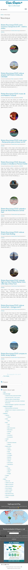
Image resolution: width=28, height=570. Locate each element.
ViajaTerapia (11, 566)
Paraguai (7, 475)
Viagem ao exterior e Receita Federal (12, 399)
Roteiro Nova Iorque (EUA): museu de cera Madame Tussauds (13, 94)
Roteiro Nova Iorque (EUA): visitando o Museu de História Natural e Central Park (13, 210)
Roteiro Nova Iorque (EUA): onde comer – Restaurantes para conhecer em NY (14, 141)
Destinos (5, 413)
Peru (6, 477)
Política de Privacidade (9, 495)
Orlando (9, 460)
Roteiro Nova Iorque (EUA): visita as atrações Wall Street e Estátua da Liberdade (12, 75)
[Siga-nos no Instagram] (2, 9)
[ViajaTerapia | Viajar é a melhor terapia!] (14, 2)
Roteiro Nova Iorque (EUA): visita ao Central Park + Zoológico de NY (12, 306)
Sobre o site (7, 480)
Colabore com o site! (9, 482)
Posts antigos (5, 376)
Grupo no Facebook (9, 486)
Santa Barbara (10, 464)
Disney (8, 451)
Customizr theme (17, 568)
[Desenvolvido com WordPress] (21, 566)
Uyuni (8, 420)
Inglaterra (9, 469)
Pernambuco (9, 435)
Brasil (6, 422)
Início (4, 392)
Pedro (12, 78)
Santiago (9, 444)
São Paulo (9, 431)
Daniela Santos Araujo (15, 30)
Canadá (6, 439)
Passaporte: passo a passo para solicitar (13, 395)
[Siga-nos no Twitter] (5, 9)
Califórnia (9, 449)
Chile (6, 440)
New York (9, 459)
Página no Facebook (9, 484)
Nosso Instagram (8, 488)
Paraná (8, 433)
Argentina (7, 415)
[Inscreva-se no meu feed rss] (7, 9)
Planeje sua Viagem (7, 406)
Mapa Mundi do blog (9, 493)
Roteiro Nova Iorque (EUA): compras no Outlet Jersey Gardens (14, 354)
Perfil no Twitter (8, 491)
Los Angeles (9, 455)
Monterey (9, 457)
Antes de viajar (6, 393)
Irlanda (8, 471)
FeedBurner (14, 539)
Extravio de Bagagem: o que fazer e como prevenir (15, 404)
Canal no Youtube (8, 490)
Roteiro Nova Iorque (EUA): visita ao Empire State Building (12, 233)
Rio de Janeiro (10, 437)
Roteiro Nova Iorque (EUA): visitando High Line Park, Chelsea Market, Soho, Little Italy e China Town (13, 282)
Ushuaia (9, 417)
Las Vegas (9, 453)
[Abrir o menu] (26, 9)
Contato (6, 497)
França (8, 468)
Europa (6, 466)
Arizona (8, 448)
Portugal (9, 473)
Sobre (4, 479)
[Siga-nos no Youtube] (4, 9)
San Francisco (10, 462)
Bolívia (6, 418)
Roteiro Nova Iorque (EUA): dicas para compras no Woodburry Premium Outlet (14, 163)
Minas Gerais (9, 429)
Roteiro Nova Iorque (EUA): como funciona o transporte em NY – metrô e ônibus (14, 26)
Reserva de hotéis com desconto (11, 408)
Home (2, 14)
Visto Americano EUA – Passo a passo (12, 397)
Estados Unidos (8, 446)
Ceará (8, 424)
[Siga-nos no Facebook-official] (1, 9)
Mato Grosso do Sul (11, 428)
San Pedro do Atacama (11, 442)
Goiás (8, 426)
